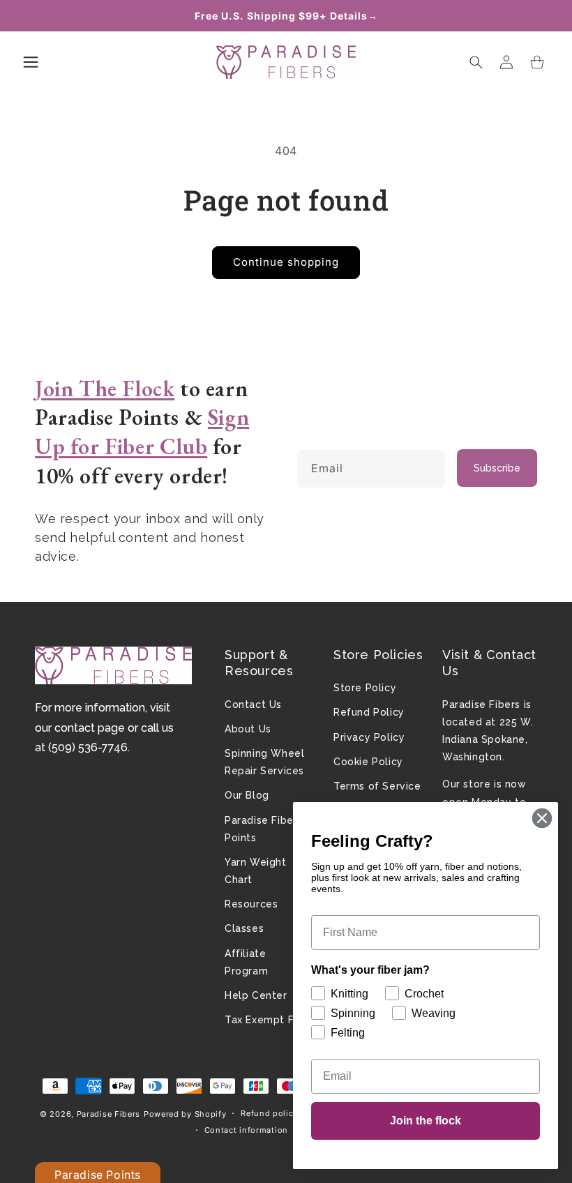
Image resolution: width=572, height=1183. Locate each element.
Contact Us (253, 704)
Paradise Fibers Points (264, 829)
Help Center (256, 995)
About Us (248, 728)
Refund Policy (369, 712)
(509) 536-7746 (88, 747)
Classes (244, 928)
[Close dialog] (542, 818)
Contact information (246, 1130)
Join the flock (425, 1121)
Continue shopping (286, 262)
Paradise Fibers (109, 1114)
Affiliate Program (246, 962)
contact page (89, 727)
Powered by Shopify (185, 1114)
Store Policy (364, 687)
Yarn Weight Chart (256, 871)
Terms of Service (377, 786)
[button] (30, 62)
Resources (251, 904)
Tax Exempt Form (269, 1019)
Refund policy (269, 1113)
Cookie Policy (368, 761)
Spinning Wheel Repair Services (264, 762)
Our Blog (247, 795)
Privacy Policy (369, 737)
